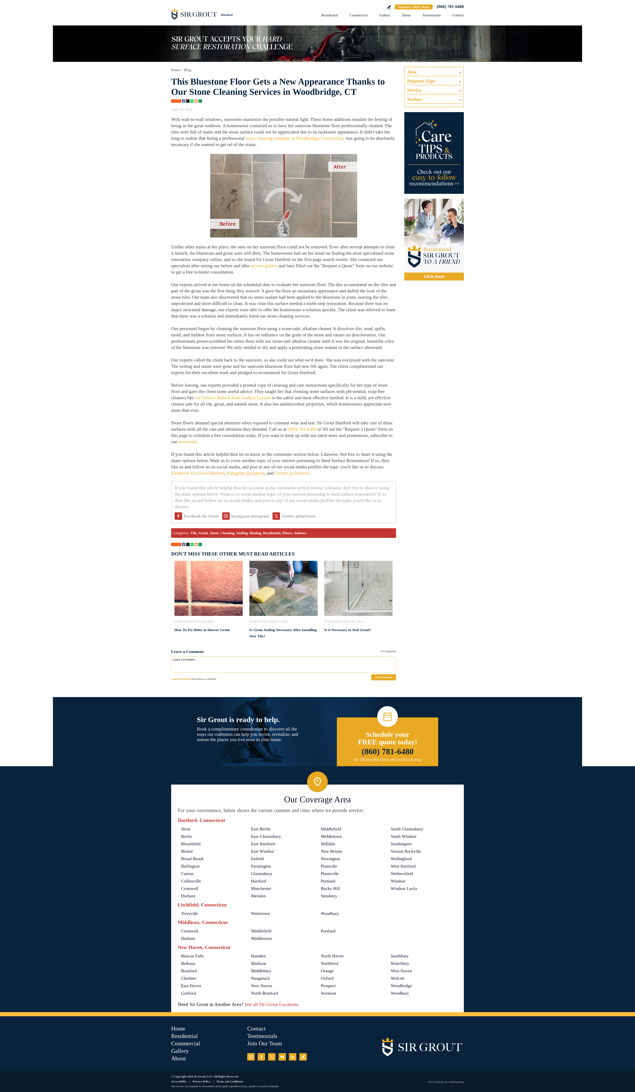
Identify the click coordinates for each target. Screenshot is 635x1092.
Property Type (421, 81)
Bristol (187, 851)
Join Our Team (264, 1043)
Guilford (188, 993)
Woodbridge (401, 985)
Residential (329, 15)
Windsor (398, 881)
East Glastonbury (266, 836)
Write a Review (389, 7)
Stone (214, 533)
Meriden (258, 896)
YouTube (282, 1057)
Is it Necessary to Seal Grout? (347, 630)
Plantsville (330, 873)
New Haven (261, 985)
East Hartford (263, 843)
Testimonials (431, 15)
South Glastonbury (407, 829)
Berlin (186, 836)
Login (174, 679)
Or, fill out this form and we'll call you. (387, 759)
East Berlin (260, 829)
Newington (330, 858)
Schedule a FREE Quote (413, 7)
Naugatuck (260, 978)
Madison (258, 963)
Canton (187, 873)
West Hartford (403, 866)
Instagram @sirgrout (246, 473)
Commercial (359, 15)
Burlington (190, 866)
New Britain (331, 851)
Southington (401, 843)
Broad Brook (192, 858)
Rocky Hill (330, 888)
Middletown (331, 836)
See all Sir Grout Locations (271, 1004)
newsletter (187, 441)
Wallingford (401, 858)
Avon (185, 829)
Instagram (251, 1057)
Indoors (300, 533)
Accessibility (179, 1081)
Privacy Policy (202, 1081)
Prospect (328, 985)
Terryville (189, 913)
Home (175, 70)
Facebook (183, 101)
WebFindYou (456, 1082)
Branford (189, 970)
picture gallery (264, 265)
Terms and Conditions (229, 1081)
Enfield (257, 858)
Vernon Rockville (406, 851)
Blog (187, 70)
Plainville (329, 866)
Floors (287, 533)
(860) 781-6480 (450, 6)
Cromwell (189, 888)
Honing (255, 533)
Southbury (400, 956)
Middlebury (261, 970)
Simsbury (329, 896)
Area (412, 71)
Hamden (258, 956)
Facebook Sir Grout (201, 516)
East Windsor (262, 851)
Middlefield (331, 829)
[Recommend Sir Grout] (434, 239)
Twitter (188, 101)
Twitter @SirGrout (292, 473)
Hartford (258, 881)
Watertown (260, 913)
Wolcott (397, 978)
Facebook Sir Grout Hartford (197, 473)
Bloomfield (191, 843)
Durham (188, 896)
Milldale (328, 843)
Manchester (261, 888)
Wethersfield (402, 873)
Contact (458, 15)
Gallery (384, 15)
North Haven (332, 956)
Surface (414, 99)
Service (414, 90)
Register (185, 679)
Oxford (327, 978)
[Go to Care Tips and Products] (434, 153)
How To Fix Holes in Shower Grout (202, 630)
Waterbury (400, 963)
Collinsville (191, 881)
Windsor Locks (404, 888)
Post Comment (383, 677)
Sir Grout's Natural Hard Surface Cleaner (233, 397)
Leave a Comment (187, 651)
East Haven (191, 985)
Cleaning (227, 533)
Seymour (328, 993)
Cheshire (188, 978)
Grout (203, 533)
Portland (328, 881)
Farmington (261, 866)
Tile (193, 533)
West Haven (401, 970)
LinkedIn (292, 1057)
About (406, 15)
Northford (329, 963)
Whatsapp (192, 101)
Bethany (188, 963)
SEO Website (436, 1082)
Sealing (242, 533)
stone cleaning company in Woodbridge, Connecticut (294, 138)
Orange (327, 970)
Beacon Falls (192, 956)
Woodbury (330, 913)
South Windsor (404, 836)
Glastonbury (261, 873)
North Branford (264, 993)
